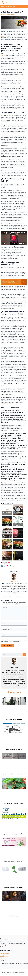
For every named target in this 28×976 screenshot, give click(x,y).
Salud (2, 6)
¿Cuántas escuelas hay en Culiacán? (14, 887)
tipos (2, 36)
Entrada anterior (7, 596)
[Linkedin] (10, 566)
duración (3, 55)
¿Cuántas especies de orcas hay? (14, 749)
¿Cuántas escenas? (14, 916)
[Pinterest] (7, 566)
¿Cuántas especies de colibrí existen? (14, 803)
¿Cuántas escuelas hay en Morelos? (14, 834)
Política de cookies (4, 956)
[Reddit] (13, 566)
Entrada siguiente (20, 596)
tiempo (19, 74)
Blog (1, 958)
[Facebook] (2, 566)
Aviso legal (2, 955)
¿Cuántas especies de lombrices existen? (14, 774)
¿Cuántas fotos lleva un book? (14, 719)
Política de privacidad (4, 953)
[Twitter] (4, 566)
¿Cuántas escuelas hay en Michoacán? (14, 861)
